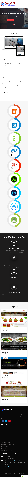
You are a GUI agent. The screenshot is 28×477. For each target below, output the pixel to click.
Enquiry (3, 434)
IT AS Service (4, 446)
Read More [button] (7, 92)
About (3, 430)
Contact (3, 436)
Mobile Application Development (10, 444)
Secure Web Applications (8, 450)
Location (7, 466)
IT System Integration (7, 448)
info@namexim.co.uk (14, 460)
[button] (2, 14)
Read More (10, 20)
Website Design (5, 442)
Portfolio (10, 22)
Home (3, 428)
